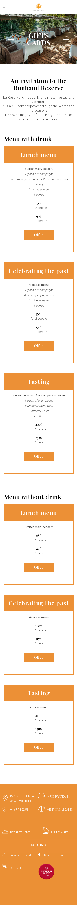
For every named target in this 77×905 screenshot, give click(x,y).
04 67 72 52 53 (19, 809)
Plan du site (16, 867)
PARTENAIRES (60, 832)
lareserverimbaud (20, 855)
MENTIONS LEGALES (60, 809)
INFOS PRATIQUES (58, 796)
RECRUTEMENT (20, 832)
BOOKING (38, 845)
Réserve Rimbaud (55, 855)
